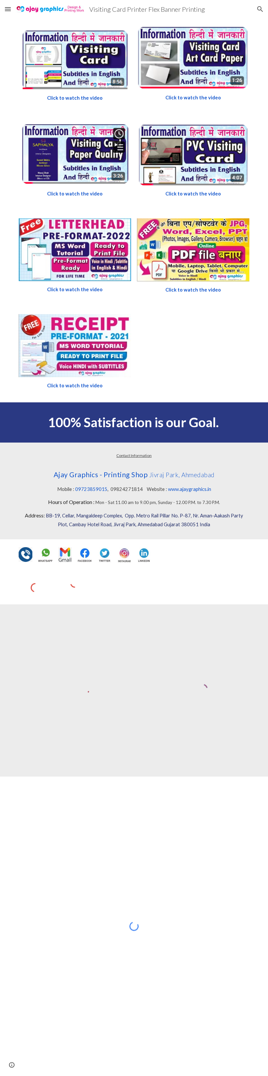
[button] (8, 9)
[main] (75, 98)
